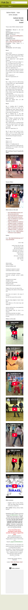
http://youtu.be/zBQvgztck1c (16, 35)
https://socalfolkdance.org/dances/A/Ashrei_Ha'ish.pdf (15, 219)
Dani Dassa (16, 562)
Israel (21, 562)
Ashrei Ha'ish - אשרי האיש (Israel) (13, 13)
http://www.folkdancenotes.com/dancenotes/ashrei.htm (15, 213)
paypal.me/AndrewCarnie (17, 541)
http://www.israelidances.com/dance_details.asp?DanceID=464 (14, 41)
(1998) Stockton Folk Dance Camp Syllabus (15, 231)
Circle (12, 562)
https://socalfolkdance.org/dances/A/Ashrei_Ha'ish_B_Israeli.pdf (15, 225)
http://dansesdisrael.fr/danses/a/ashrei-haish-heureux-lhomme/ (15, 216)
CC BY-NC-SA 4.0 (14, 515)
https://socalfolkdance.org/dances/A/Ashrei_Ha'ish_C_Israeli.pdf (15, 228)
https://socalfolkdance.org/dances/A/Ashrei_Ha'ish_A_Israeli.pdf (15, 222)
